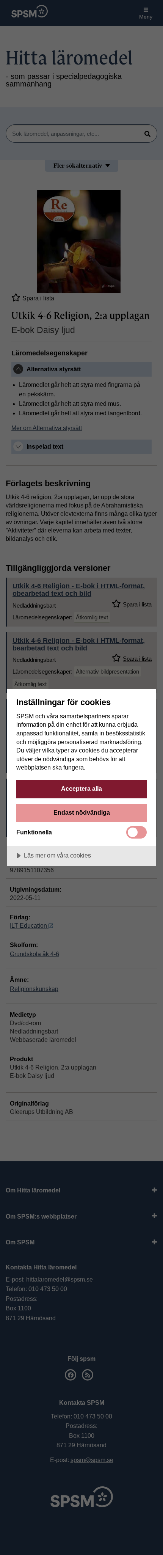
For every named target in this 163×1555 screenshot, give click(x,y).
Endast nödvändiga (81, 812)
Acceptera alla (81, 788)
